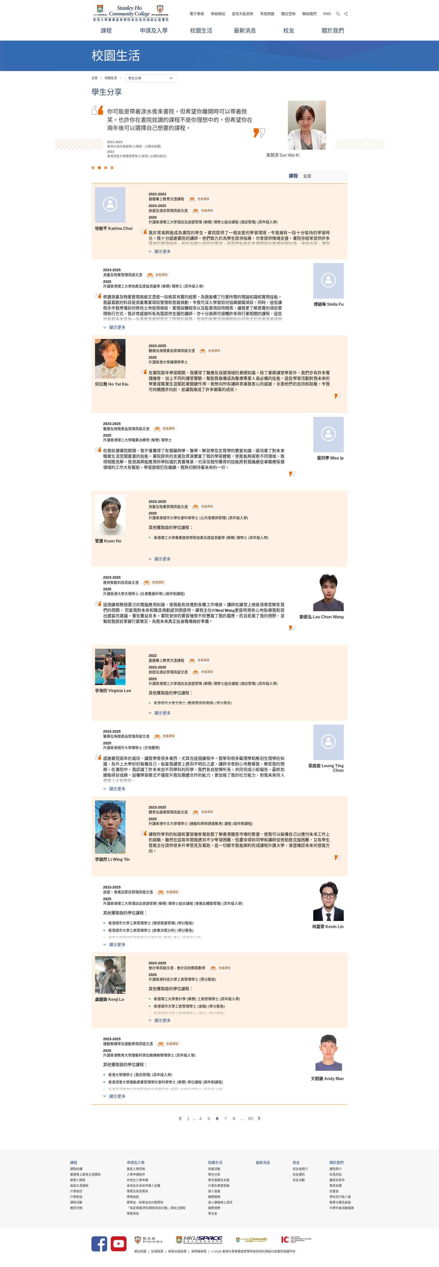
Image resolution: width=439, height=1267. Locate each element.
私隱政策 (157, 1251)
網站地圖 (140, 1251)
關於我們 (333, 30)
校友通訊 (299, 1174)
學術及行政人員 (340, 1197)
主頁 (94, 78)
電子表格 (197, 14)
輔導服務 (214, 1197)
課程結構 (76, 1169)
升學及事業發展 (218, 1186)
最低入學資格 (136, 1169)
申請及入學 (154, 30)
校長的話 (336, 1174)
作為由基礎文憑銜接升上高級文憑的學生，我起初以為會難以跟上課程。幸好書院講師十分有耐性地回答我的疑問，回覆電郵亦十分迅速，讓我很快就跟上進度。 (180, 119)
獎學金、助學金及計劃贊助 (145, 1202)
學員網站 (218, 14)
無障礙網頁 (199, 1251)
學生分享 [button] (135, 78)
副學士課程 (77, 1180)
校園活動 (214, 1169)
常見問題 (267, 14)
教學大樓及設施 (340, 1202)
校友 (288, 30)
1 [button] (93, 167)
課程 (106, 30)
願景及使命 (337, 1180)
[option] (219, 130)
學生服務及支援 (218, 1180)
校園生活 (201, 30)
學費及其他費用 (137, 1191)
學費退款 (133, 1197)
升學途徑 (76, 1191)
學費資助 (133, 1213)
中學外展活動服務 (342, 1208)
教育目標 (336, 1186)
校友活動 (299, 1180)
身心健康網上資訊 (220, 1202)
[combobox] (324, 176)
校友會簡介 (300, 1169)
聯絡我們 (309, 14)
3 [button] (105, 167)
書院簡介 (336, 1169)
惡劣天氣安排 (242, 14)
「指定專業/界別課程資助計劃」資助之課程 (156, 1208)
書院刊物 (76, 1208)
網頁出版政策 (177, 1251)
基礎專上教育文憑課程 (85, 1174)
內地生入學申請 (137, 1180)
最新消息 (245, 30)
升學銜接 (76, 1197)
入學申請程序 (136, 1174)
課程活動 (76, 1202)
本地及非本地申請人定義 (143, 1186)
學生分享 (214, 1174)
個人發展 (214, 1191)
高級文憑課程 (79, 1186)
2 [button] (99, 167)
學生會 (212, 1213)
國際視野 (214, 1208)
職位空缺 (288, 14)
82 (250, 1118)
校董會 (334, 1191)
